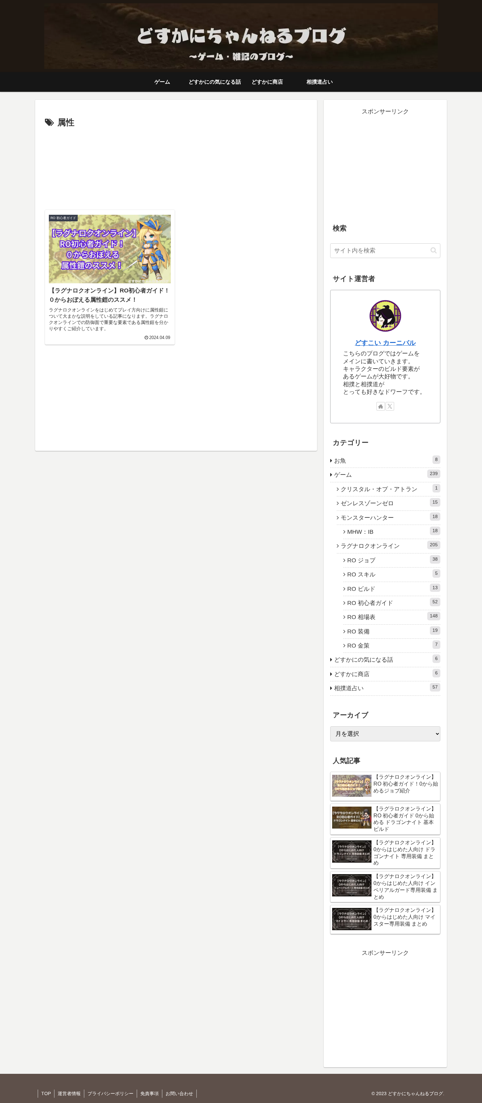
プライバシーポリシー (110, 1093)
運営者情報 (69, 1093)
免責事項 (149, 1093)
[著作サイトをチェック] (380, 406)
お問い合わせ (179, 1093)
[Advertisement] (176, 166)
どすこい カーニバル (385, 342)
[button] (433, 250)
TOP (46, 1093)
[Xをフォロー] (390, 406)
